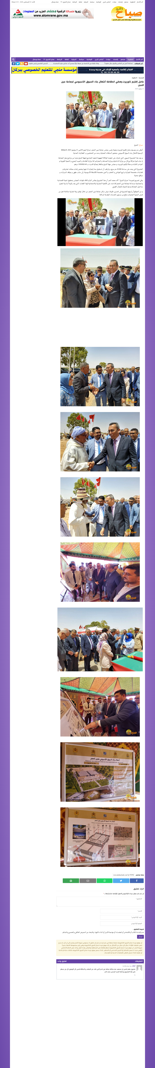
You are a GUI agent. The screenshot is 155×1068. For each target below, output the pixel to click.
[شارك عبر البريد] (88, 880)
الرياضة (74, 2)
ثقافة (80, 2)
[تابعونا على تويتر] (18, 64)
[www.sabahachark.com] (119, 13)
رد (134, 974)
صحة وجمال (55, 2)
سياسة (92, 2)
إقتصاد (120, 2)
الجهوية (132, 2)
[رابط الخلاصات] (22, 64)
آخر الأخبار (140, 2)
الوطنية (98, 2)
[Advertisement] (77, 40)
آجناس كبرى (106, 2)
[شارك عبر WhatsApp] (104, 880)
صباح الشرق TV (65, 2)
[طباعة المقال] (71, 880)
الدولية (86, 2)
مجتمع (126, 2)
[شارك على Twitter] (121, 880)
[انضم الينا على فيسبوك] (14, 64)
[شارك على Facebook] (136, 880)
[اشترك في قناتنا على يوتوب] (26, 64)
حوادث (114, 2)
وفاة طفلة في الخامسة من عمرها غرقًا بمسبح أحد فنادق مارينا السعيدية (125, 63)
